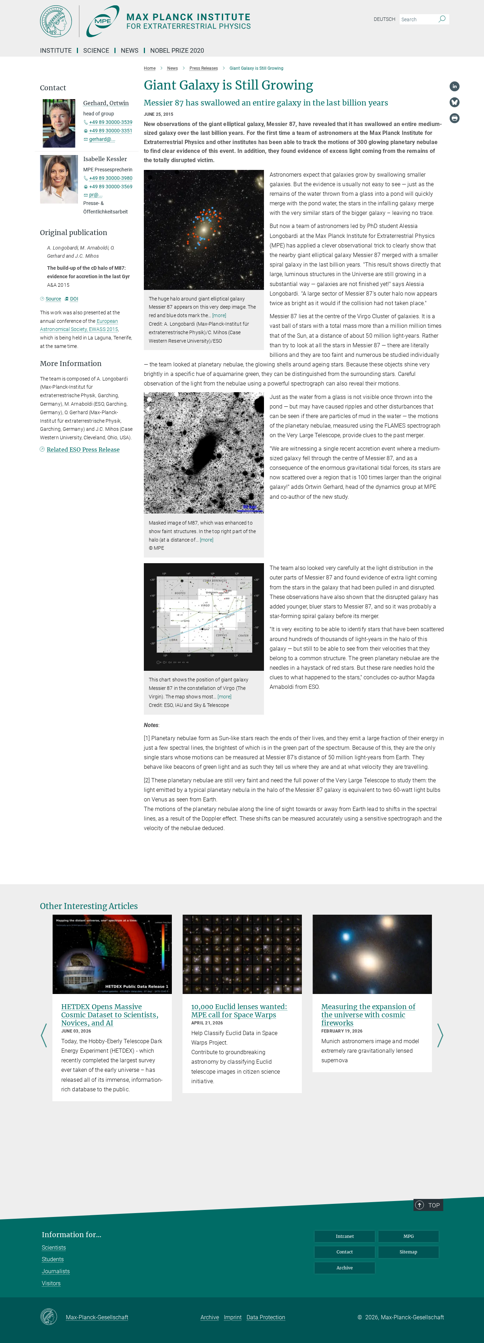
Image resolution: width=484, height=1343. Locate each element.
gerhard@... (102, 139)
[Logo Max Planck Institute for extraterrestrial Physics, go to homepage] (173, 21)
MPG (409, 1236)
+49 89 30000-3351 (111, 130)
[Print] (454, 118)
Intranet (345, 1236)
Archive (345, 1267)
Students (53, 1259)
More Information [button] (71, 364)
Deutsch (384, 19)
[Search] (442, 19)
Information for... (71, 1235)
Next (440, 1036)
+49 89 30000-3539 (111, 122)
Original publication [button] (73, 233)
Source (53, 299)
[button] (257, 284)
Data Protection (266, 1317)
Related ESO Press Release (83, 449)
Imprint (233, 1317)
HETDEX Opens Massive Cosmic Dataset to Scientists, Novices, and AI (109, 1014)
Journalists (56, 1271)
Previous (43, 1036)
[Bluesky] (454, 102)
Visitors (51, 1283)
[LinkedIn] (454, 86)
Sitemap (408, 1252)
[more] (219, 315)
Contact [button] (53, 88)
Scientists (54, 1247)
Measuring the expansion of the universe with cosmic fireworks (368, 1014)
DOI (74, 299)
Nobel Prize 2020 (177, 50)
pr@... (96, 195)
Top (434, 1205)
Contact (345, 1252)
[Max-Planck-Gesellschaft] (53, 1317)
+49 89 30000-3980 (111, 178)
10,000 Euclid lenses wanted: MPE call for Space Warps (239, 1010)
